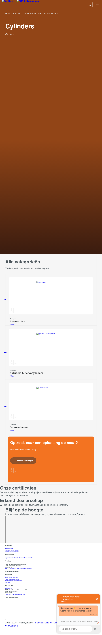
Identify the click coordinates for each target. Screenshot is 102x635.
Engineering (9, 548)
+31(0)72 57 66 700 (11, 568)
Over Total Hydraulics (11, 577)
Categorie (13, 319)
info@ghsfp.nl (22, 594)
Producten (9, 585)
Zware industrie (28, 557)
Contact (7, 582)
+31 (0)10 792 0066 (11, 594)
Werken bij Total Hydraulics (13, 580)
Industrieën (9, 555)
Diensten (8, 545)
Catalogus (8, 588)
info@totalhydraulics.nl (24, 568)
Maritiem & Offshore (18, 557)
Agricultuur (8, 557)
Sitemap (39, 623)
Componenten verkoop (12, 550)
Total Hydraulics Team (12, 579)
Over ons (8, 574)
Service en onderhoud (12, 551)
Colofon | (49, 623)
